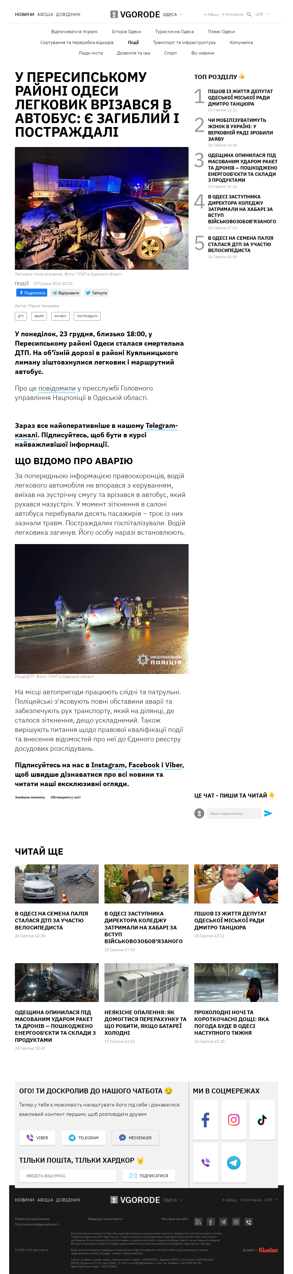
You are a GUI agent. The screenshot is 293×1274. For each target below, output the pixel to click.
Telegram (88, 1137)
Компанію (234, 14)
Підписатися (154, 1175)
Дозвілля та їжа (133, 53)
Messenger (140, 1137)
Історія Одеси (126, 31)
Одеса (170, 1200)
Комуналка (241, 42)
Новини (24, 14)
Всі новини (202, 53)
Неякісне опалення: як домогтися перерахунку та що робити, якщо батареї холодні (145, 1022)
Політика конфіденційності (37, 1224)
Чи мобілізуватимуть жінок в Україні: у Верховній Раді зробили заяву (240, 129)
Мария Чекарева (43, 305)
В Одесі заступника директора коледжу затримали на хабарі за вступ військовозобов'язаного (242, 209)
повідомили (57, 388)
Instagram (108, 764)
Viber (173, 764)
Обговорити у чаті (65, 797)
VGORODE (140, 1199)
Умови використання (32, 1219)
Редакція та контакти (105, 1219)
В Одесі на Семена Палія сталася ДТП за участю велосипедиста (241, 244)
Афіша (45, 14)
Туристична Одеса (174, 31)
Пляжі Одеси (221, 31)
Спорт (170, 53)
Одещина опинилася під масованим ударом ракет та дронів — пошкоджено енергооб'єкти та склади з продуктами (243, 167)
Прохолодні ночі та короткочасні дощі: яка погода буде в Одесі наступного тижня (231, 1022)
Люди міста (91, 53)
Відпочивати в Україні (74, 31)
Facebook (144, 764)
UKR (259, 14)
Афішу (213, 14)
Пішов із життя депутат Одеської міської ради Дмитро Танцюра (240, 97)
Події (133, 42)
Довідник (68, 14)
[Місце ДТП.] (102, 609)
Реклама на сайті (175, 1219)
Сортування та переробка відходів (77, 42)
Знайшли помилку (30, 797)
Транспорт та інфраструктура (184, 42)
